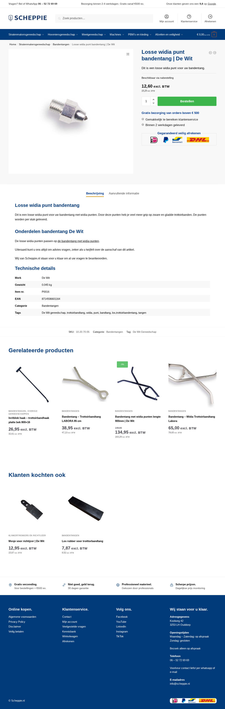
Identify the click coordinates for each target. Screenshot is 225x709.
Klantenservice (189, 21)
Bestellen (187, 101)
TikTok (120, 636)
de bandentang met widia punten (78, 241)
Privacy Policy (17, 621)
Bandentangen (61, 44)
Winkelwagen (70, 636)
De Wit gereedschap (53, 312)
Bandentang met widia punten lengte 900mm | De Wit (138, 418)
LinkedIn (121, 626)
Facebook (122, 616)
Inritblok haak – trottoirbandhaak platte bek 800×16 (29, 420)
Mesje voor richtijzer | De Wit (26, 541)
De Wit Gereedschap (144, 331)
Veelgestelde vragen (74, 626)
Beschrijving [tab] (95, 193)
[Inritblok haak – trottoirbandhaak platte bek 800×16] (33, 384)
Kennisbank (69, 631)
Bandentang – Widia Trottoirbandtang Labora (191, 418)
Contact (66, 616)
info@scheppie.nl (180, 683)
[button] (128, 54)
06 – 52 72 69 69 (47, 3)
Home (12, 44)
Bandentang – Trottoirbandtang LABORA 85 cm (81, 418)
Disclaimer (15, 626)
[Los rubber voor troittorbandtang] (86, 508)
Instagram (122, 631)
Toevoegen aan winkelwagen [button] (32, 447)
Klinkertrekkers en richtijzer (27, 535)
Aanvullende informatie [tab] (124, 193)
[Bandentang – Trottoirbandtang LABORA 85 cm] (86, 384)
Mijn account (167, 21)
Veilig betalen (16, 631)
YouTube (121, 621)
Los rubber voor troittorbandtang (82, 541)
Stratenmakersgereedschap (34, 44)
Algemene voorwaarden (22, 616)
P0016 (45, 291)
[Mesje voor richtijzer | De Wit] (33, 508)
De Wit (46, 277)
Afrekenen (210, 21)
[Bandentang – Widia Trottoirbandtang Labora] (192, 384)
